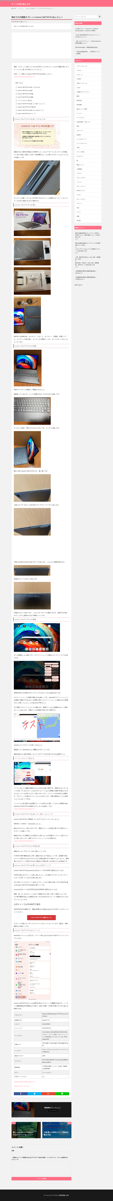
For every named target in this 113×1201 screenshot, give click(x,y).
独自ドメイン (80, 165)
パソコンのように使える (24, 100)
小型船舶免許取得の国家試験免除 (85, 271)
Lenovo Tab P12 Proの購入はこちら (41, 917)
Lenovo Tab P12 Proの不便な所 (26, 107)
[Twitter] (35, 1093)
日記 (78, 207)
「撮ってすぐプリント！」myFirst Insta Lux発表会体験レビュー (88, 42)
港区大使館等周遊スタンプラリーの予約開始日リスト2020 (87, 244)
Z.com (78, 87)
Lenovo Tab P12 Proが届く (24, 90)
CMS (78, 147)
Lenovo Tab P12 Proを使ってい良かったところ (30, 103)
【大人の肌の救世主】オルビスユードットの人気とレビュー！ (87, 36)
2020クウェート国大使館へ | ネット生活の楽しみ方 (87, 236)
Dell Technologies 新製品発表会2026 (86, 47)
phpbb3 (79, 135)
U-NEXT (79, 79)
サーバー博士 (80, 152)
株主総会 (79, 100)
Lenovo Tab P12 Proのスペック (26, 113)
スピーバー (80, 130)
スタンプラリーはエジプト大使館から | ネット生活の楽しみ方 (87, 250)
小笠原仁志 (78, 279)
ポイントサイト (81, 199)
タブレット (21, 8)
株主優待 (79, 104)
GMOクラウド (81, 190)
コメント (15, 1159)
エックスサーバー (82, 143)
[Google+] (48, 1093)
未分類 (79, 220)
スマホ (79, 195)
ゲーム (79, 212)
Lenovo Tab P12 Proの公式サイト (25, 77)
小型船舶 (79, 169)
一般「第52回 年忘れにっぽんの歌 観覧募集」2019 (88, 258)
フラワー (79, 173)
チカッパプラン (81, 177)
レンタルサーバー (82, 139)
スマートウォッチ (82, 66)
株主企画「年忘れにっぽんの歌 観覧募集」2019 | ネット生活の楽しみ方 (87, 264)
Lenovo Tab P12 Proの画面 (24, 97)
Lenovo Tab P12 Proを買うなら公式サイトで (30, 110)
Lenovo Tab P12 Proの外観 (24, 94)
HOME (14, 8)
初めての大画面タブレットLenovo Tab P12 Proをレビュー (40, 8)
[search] (99, 16)
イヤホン (79, 70)
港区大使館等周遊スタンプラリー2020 (86, 233)
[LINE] (62, 1093)
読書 (78, 216)
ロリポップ (80, 156)
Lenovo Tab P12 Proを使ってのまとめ (28, 87)
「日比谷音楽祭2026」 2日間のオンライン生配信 (87, 52)
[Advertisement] (41, 45)
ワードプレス (80, 117)
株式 (78, 126)
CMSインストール (82, 83)
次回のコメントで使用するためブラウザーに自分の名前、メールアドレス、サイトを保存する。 (41, 1157)
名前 (13, 1150)
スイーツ (79, 203)
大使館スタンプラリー (83, 92)
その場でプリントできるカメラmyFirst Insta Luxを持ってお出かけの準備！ (86, 29)
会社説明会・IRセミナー (84, 122)
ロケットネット (81, 186)
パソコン (79, 182)
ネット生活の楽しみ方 (21, 4)
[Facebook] (21, 1093)
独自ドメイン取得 (82, 109)
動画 (78, 96)
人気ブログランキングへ (22, 1086)
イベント (79, 113)
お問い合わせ (78, 285)
